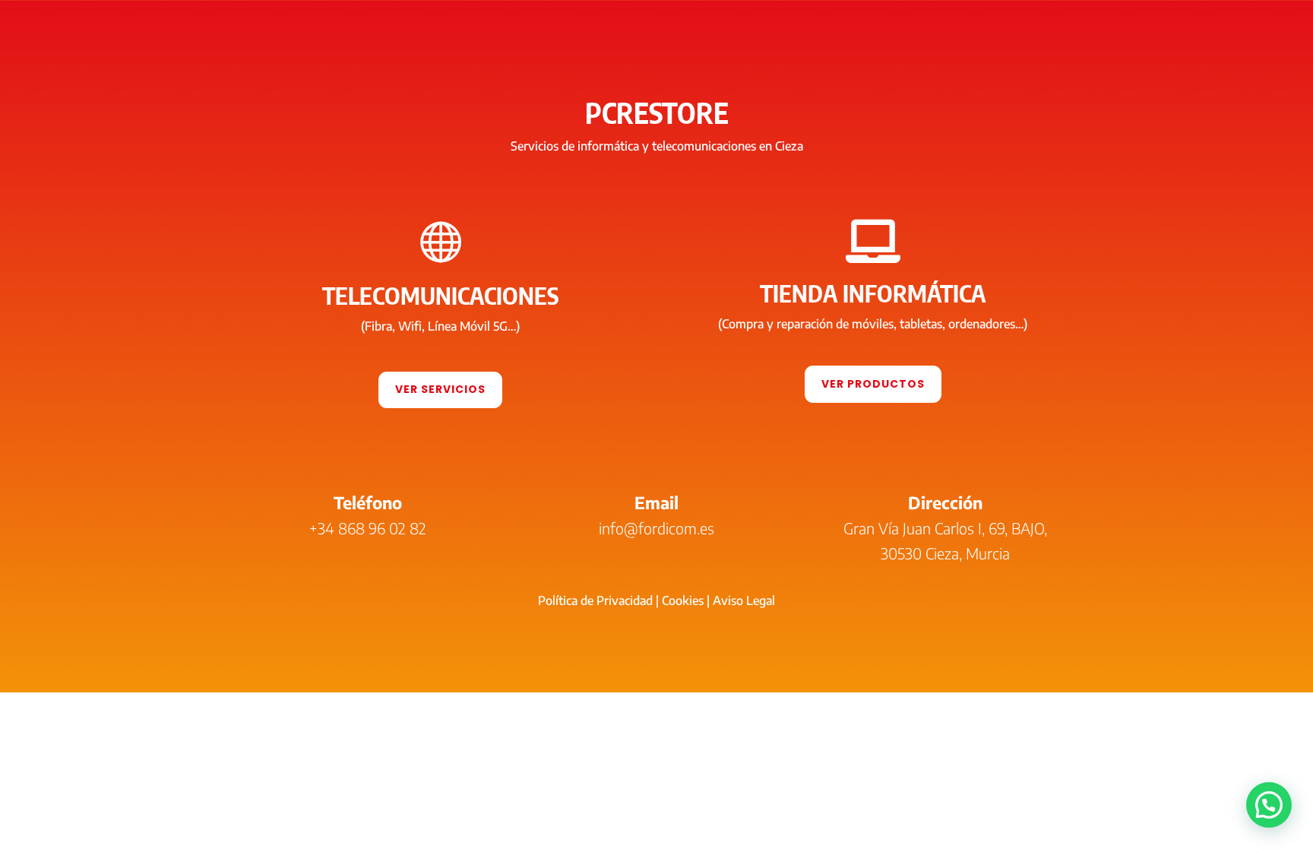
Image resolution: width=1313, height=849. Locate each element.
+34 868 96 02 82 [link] (367, 527)
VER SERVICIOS (440, 389)
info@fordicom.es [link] (656, 527)
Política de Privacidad (595, 600)
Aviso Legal (744, 600)
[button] (1269, 805)
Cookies (683, 600)
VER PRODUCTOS (873, 383)
